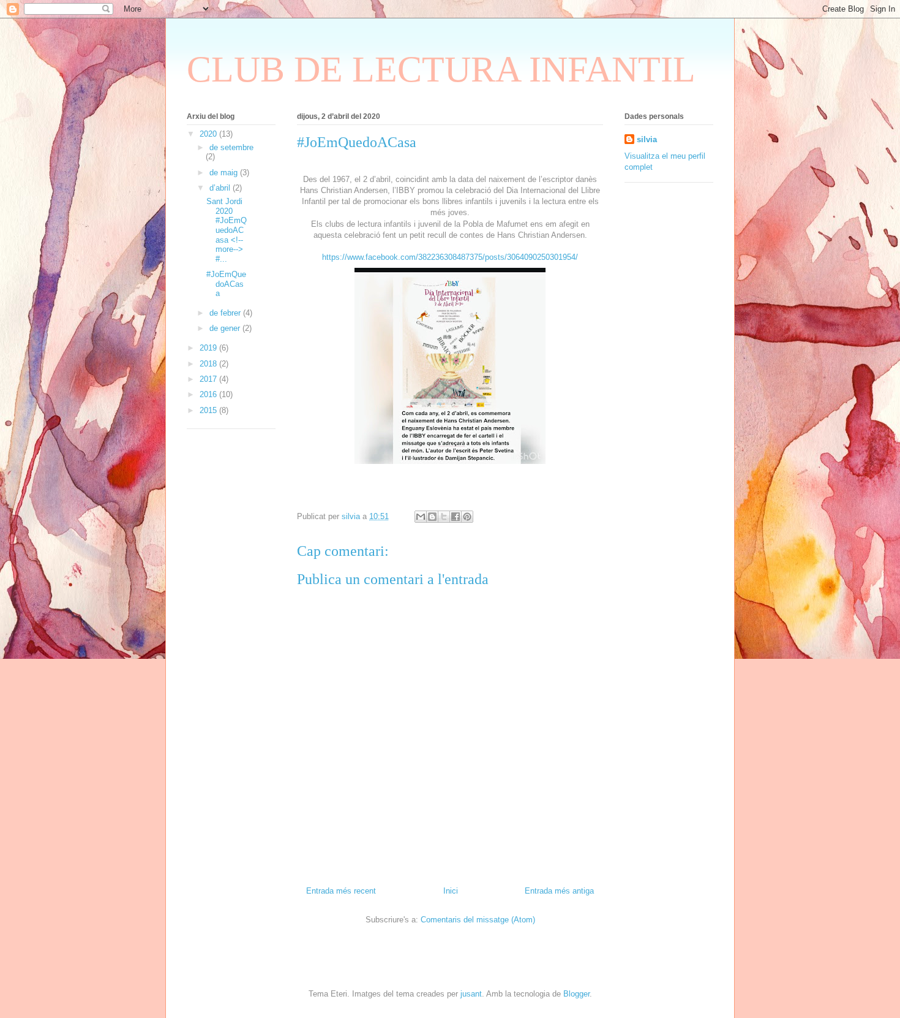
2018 (209, 363)
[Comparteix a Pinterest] (467, 517)
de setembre (231, 147)
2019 (209, 347)
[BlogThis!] (432, 517)
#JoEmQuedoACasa (226, 284)
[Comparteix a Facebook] (455, 517)
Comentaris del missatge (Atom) (478, 919)
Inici (450, 890)
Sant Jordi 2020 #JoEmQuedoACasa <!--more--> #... (226, 230)
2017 (209, 379)
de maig (224, 172)
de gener (225, 328)
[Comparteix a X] (444, 517)
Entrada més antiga (559, 890)
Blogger (576, 993)
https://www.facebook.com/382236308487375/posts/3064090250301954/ (450, 257)
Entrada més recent (341, 890)
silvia (647, 139)
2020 (209, 134)
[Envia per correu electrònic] (420, 517)
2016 (209, 394)
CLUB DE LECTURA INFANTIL (441, 69)
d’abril (221, 187)
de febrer (226, 312)
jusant (471, 993)
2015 (209, 410)
